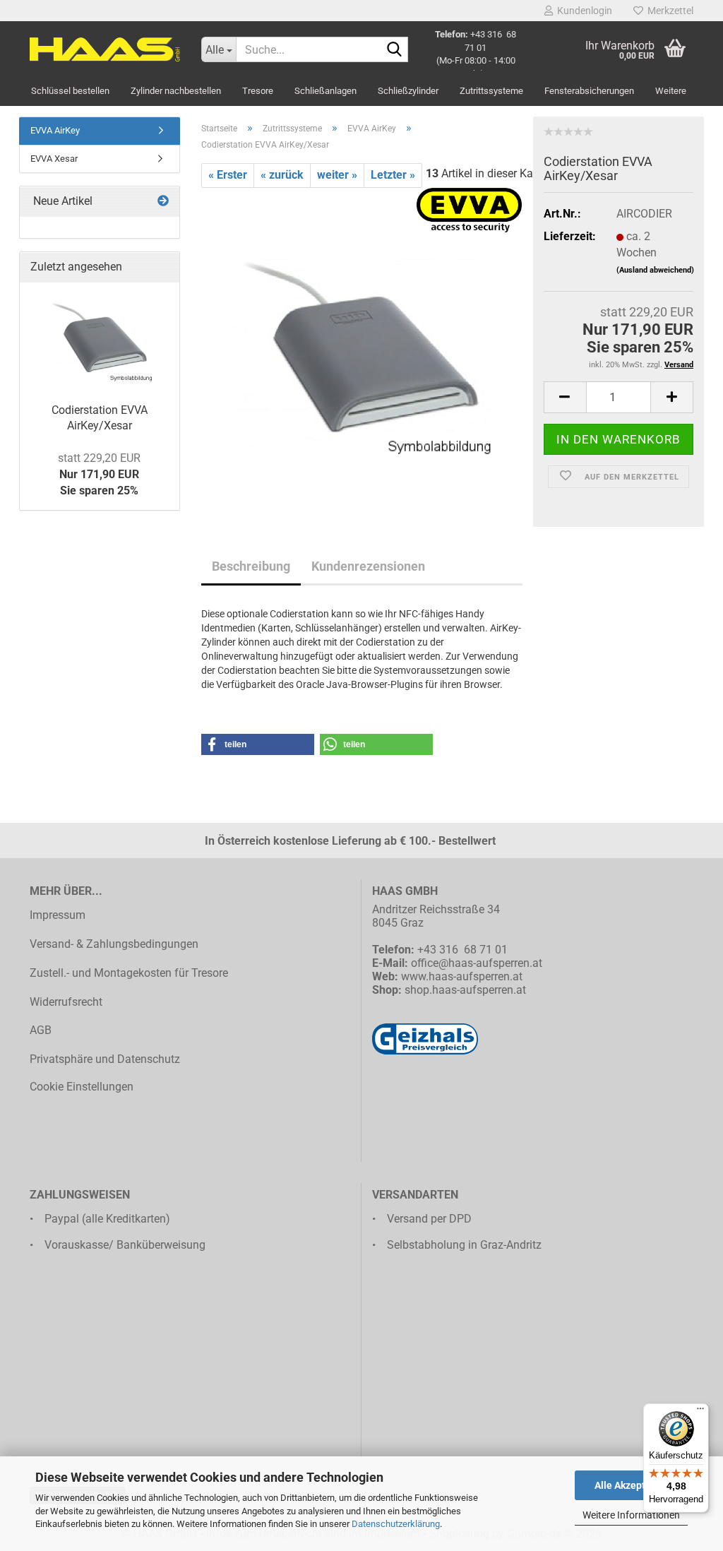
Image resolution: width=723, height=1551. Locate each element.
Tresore (257, 90)
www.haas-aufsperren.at (461, 976)
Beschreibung (251, 566)
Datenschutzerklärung (396, 1524)
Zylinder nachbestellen (176, 90)
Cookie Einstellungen (81, 1086)
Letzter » (393, 175)
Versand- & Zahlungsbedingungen (114, 944)
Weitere (670, 90)
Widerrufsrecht (66, 1002)
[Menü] (700, 1411)
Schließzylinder (408, 90)
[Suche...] (394, 50)
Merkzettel (668, 10)
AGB (41, 1030)
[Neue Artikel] (163, 202)
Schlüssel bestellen (70, 90)
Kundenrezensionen (368, 566)
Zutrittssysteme (491, 90)
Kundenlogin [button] (582, 10)
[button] (565, 397)
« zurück (282, 175)
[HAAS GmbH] (105, 49)
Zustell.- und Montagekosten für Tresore (129, 973)
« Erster (227, 175)
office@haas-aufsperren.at (476, 963)
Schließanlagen (325, 90)
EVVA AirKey (55, 130)
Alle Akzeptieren (631, 1485)
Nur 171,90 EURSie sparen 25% (99, 474)
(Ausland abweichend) (655, 270)
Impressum (57, 915)
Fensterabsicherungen (589, 90)
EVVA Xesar (54, 158)
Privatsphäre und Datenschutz (105, 1059)
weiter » (337, 175)
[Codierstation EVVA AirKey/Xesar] (362, 345)
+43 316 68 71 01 (462, 949)
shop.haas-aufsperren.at (465, 990)
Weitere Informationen (631, 1515)
